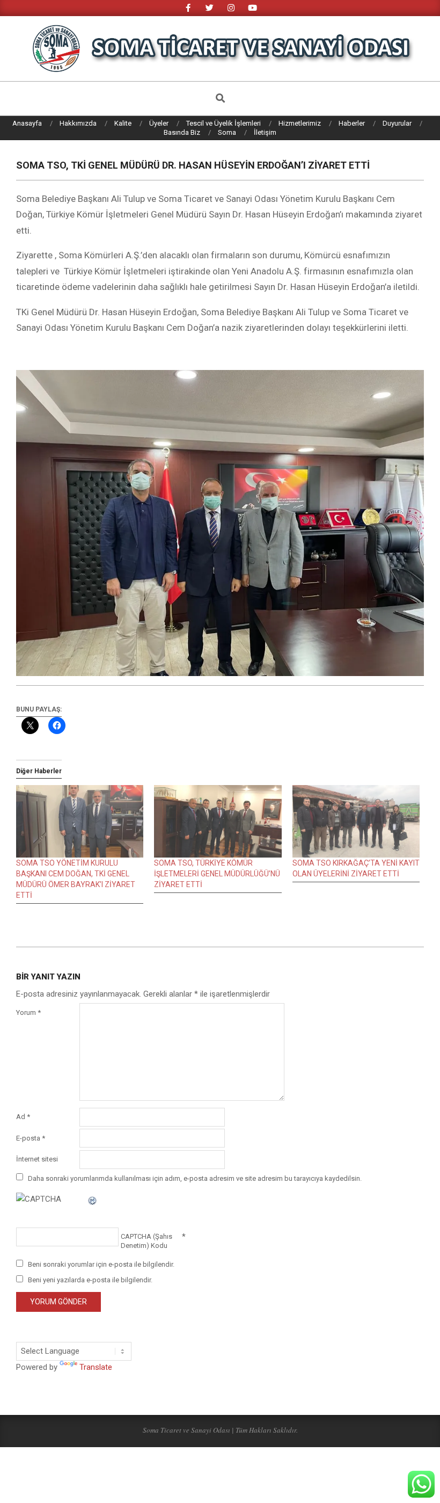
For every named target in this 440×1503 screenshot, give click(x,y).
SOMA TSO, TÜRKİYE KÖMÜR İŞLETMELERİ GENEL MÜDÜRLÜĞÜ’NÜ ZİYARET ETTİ (217, 874)
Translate (95, 1367)
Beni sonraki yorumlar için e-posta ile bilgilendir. (101, 1264)
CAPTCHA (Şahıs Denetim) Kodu (146, 1241)
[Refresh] (93, 1199)
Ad (23, 1117)
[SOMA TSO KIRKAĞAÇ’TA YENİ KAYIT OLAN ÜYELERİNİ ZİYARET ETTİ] (356, 821)
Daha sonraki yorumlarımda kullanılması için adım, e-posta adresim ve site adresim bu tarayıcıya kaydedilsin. (195, 1178)
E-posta (30, 1138)
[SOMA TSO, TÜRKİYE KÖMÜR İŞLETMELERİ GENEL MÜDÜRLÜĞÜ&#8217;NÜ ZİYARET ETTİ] (217, 821)
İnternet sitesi (37, 1159)
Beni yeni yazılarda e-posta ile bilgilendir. (90, 1280)
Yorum (28, 1012)
